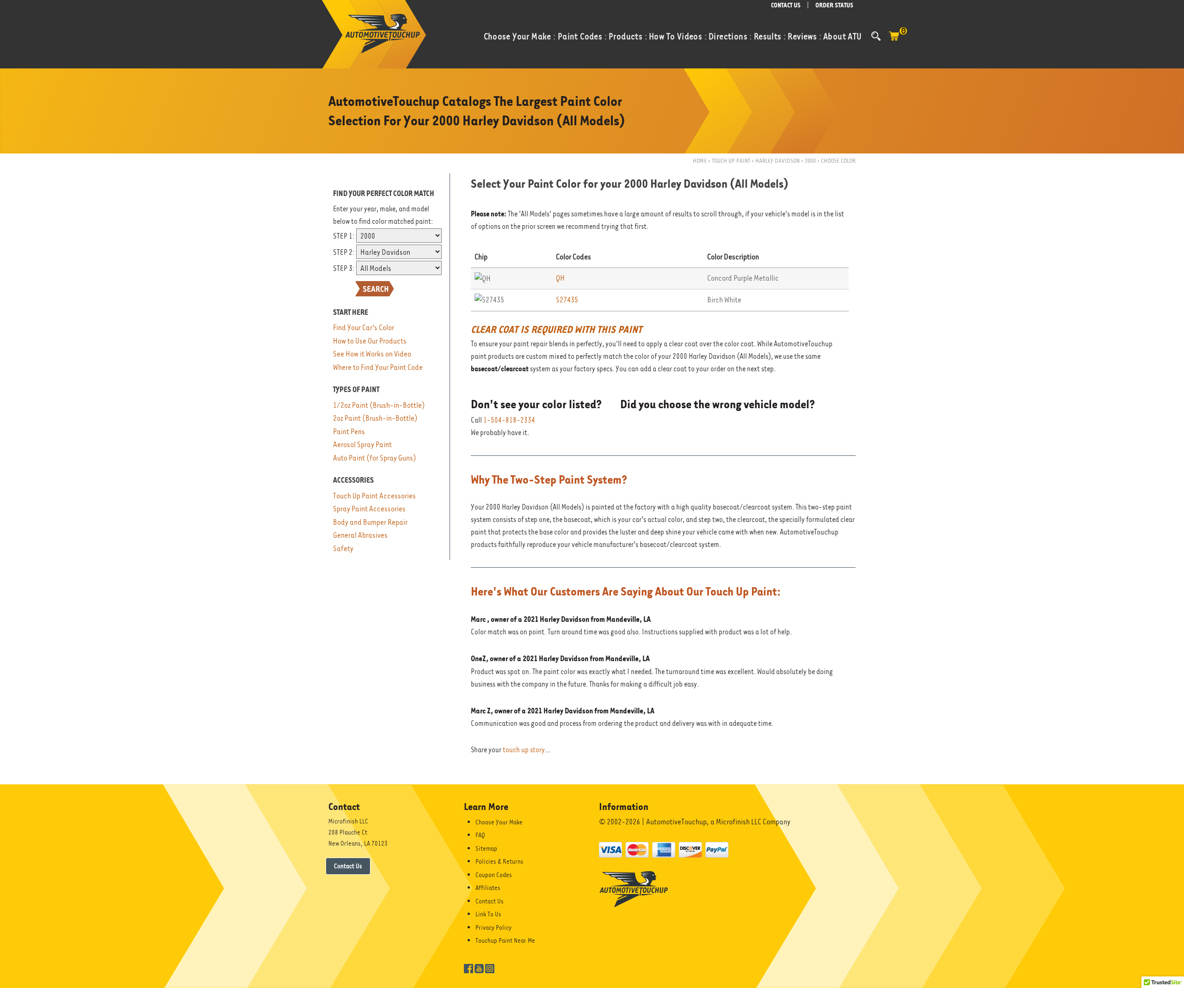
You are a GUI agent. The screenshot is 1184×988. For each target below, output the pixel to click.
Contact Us (348, 866)
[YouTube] (479, 967)
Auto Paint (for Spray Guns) (374, 458)
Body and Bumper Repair (370, 522)
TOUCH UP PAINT (731, 160)
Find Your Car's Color (363, 327)
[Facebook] (468, 967)
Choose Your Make (499, 822)
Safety (343, 548)
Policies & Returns (499, 861)
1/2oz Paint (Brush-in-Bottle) (379, 405)
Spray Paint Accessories (369, 508)
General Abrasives (360, 535)
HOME (700, 160)
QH (560, 278)
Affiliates (487, 887)
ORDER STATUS (834, 5)
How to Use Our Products (370, 341)
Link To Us (488, 914)
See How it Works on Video (372, 354)
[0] (894, 40)
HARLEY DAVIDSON (777, 160)
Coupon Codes (493, 874)
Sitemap (486, 848)
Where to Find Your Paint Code (378, 367)
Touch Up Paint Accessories (374, 495)
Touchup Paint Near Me (505, 940)
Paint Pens (349, 431)
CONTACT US (786, 5)
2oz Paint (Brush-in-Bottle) (375, 418)
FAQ (480, 835)
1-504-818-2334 (509, 420)
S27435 (567, 299)
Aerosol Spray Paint (362, 444)
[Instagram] (489, 967)
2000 (810, 160)
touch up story (524, 750)
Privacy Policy (493, 927)
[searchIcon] (876, 36)
